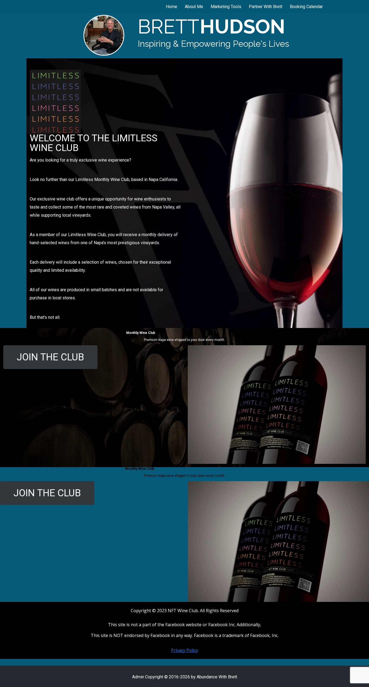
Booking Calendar (306, 6)
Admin (138, 676)
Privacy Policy (184, 650)
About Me (194, 6)
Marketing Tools (226, 6)
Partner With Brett (265, 6)
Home (171, 6)
